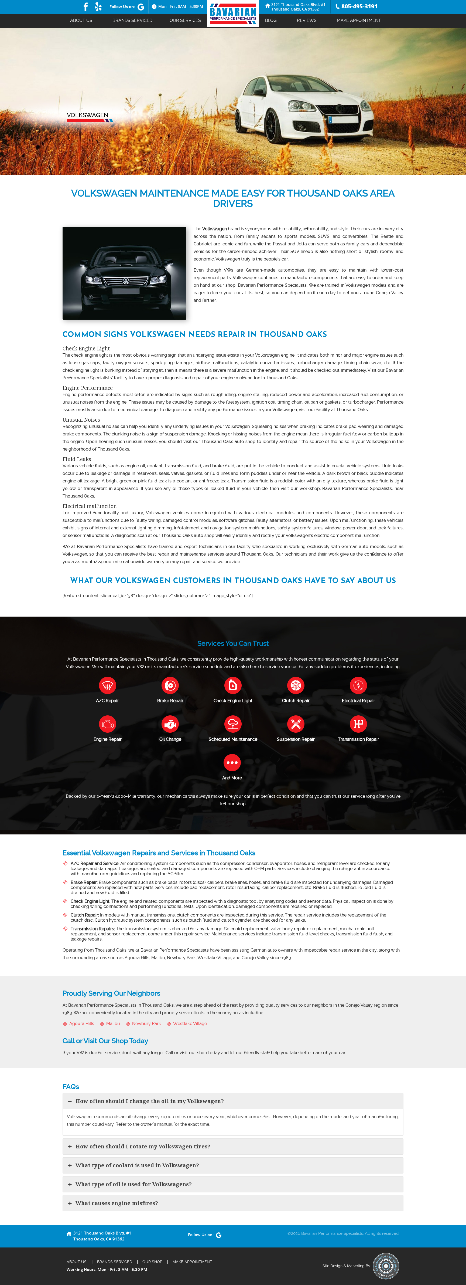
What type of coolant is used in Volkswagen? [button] (137, 1165)
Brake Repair (170, 700)
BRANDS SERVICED (132, 20)
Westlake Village (190, 1023)
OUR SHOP (152, 1262)
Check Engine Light (233, 700)
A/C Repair (107, 700)
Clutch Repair (296, 700)
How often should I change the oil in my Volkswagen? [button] (150, 1101)
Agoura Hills (81, 1023)
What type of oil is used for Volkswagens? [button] (134, 1184)
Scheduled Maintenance (233, 739)
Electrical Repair (358, 700)
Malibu (113, 1023)
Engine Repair (108, 739)
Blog (271, 20)
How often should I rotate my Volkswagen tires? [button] (143, 1146)
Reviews (307, 20)
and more (232, 777)
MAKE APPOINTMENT (359, 20)
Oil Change (170, 739)
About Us (81, 20)
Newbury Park (146, 1023)
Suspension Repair (296, 739)
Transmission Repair (358, 739)
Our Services (185, 20)
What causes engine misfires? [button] (117, 1203)
